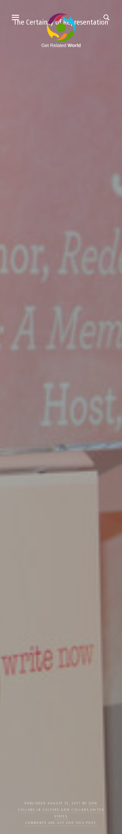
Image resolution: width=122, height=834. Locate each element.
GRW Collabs (75, 810)
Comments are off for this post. (61, 823)
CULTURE (51, 810)
